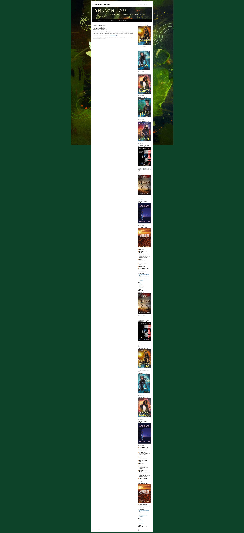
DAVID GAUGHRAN (143, 478)
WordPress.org (141, 287)
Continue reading (114, 35)
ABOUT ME (99, 20)
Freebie (140, 264)
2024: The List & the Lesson (143, 279)
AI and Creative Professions (143, 271)
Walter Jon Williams (143, 263)
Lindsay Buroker (142, 466)
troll (98, 38)
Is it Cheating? (141, 280)
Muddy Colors (142, 266)
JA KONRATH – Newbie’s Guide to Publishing (144, 269)
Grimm (108, 37)
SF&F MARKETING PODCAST (142, 252)
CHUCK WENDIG (142, 452)
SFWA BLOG (141, 249)
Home (95, 20)
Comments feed (141, 285)
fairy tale (105, 37)
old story (111, 37)
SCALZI (140, 259)
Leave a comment (102, 38)
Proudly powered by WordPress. (144, 530)
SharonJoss (105, 29)
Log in (140, 283)
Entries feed (140, 284)
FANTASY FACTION (143, 504)
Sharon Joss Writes (101, 4)
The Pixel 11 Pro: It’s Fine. (143, 260)
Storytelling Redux (99, 28)
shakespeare (122, 37)
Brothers (98, 37)
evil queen (102, 37)
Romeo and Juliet (116, 37)
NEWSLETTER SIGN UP (122, 20)
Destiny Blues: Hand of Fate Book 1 (109, 20)
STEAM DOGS (140, 199)
